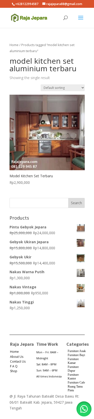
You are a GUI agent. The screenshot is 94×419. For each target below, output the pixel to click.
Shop (13, 371)
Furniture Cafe (76, 382)
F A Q (14, 366)
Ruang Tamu (75, 386)
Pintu (71, 390)
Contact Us (18, 361)
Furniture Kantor (73, 376)
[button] (83, 408)
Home (14, 45)
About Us (16, 357)
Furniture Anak (77, 351)
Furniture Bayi (76, 355)
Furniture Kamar (73, 361)
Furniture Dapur (73, 369)
